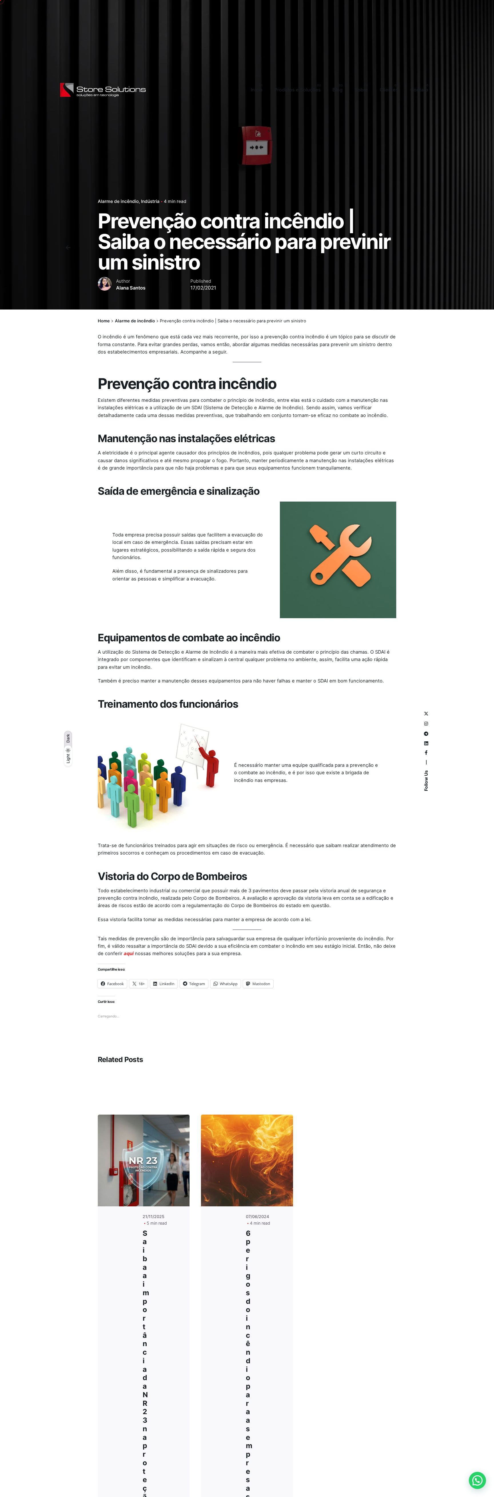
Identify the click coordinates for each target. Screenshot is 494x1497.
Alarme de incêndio (118, 201)
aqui (129, 953)
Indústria (150, 201)
